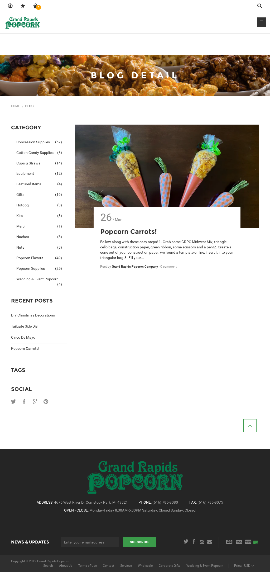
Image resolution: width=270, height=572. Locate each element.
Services (126, 566)
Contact (108, 566)
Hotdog (39, 205)
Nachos (39, 237)
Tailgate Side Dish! (26, 326)
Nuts (39, 247)
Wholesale (145, 566)
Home (15, 106)
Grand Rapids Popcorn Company (135, 266)
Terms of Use (87, 566)
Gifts (39, 194)
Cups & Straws (39, 163)
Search (48, 566)
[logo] (22, 23)
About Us (65, 566)
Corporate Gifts (169, 566)
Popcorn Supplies (39, 268)
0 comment (168, 266)
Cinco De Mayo (23, 337)
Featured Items (39, 184)
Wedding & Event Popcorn (39, 281)
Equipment (39, 173)
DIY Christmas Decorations (33, 315)
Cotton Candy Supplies (39, 152)
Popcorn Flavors (39, 258)
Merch (39, 226)
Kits (39, 216)
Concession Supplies (39, 142)
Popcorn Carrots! (25, 348)
